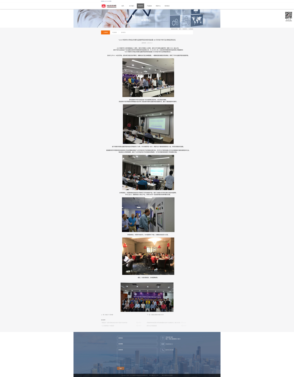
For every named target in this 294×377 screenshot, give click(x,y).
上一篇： (107, 314)
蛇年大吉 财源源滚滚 (152, 325)
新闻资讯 (185, 29)
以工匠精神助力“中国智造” (108, 325)
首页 (123, 6)
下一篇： (155, 314)
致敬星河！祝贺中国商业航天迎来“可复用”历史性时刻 (114, 322)
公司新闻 (191, 29)
